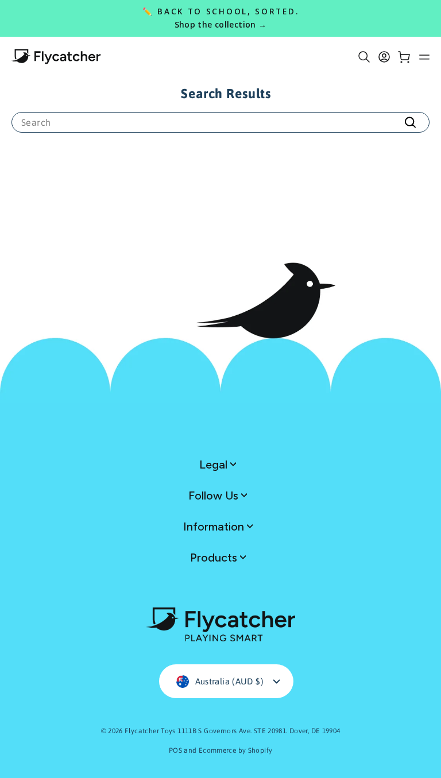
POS (175, 750)
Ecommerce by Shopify (236, 750)
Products (215, 557)
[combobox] (220, 122)
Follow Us (214, 495)
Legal (214, 464)
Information (215, 526)
